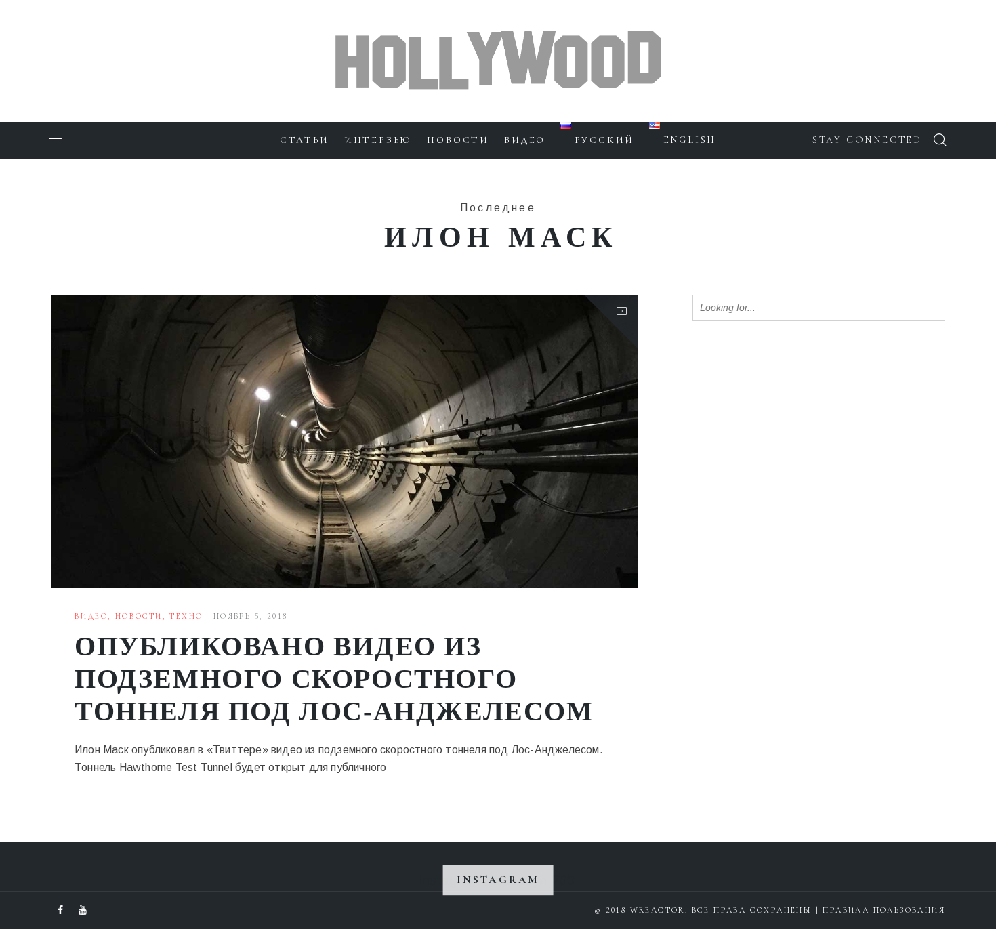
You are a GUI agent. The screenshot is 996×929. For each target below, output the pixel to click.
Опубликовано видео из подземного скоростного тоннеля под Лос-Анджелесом (334, 678)
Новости (458, 140)
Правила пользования (884, 910)
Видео (524, 140)
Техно (186, 616)
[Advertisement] (794, 551)
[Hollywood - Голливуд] (498, 37)
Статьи (304, 140)
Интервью (378, 140)
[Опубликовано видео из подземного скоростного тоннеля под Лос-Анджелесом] (344, 441)
